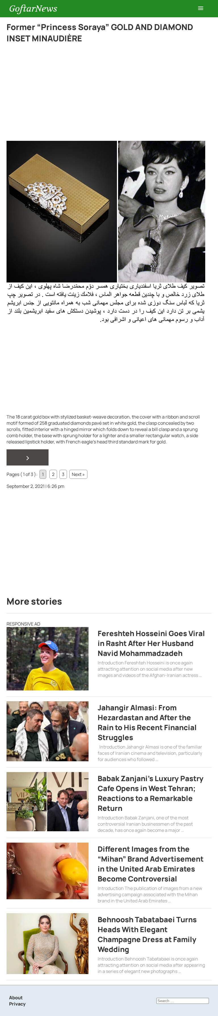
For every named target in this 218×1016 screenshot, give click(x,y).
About (16, 997)
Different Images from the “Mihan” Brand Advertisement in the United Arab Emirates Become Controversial (151, 864)
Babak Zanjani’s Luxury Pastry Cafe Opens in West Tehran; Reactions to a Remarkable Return (151, 793)
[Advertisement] (106, 99)
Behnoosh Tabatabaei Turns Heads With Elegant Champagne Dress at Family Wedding (147, 934)
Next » (78, 474)
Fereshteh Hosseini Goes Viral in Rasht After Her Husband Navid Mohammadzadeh (151, 643)
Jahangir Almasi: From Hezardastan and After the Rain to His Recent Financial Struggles (147, 722)
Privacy (17, 1004)
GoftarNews (33, 8)
